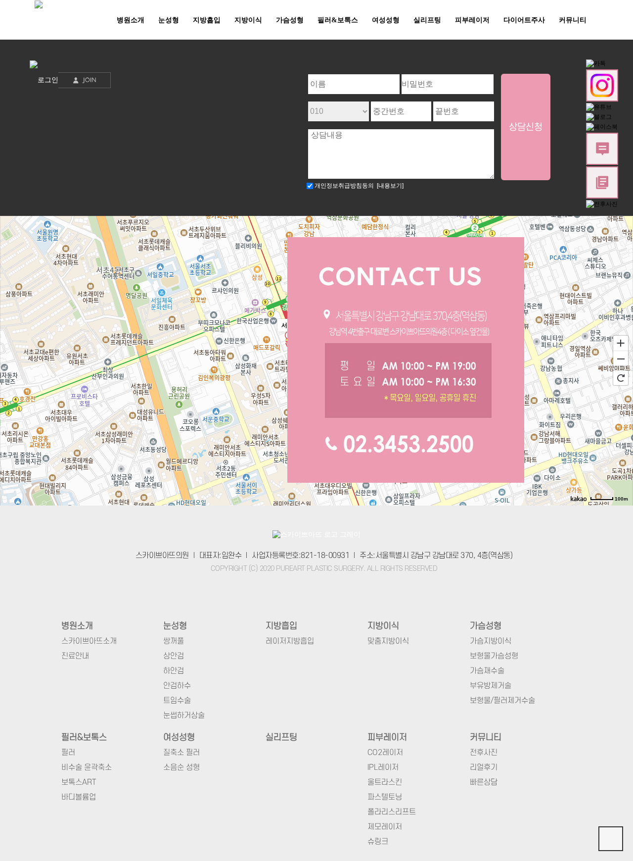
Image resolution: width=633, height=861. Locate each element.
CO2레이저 (385, 752)
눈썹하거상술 (184, 715)
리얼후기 (483, 767)
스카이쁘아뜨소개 (89, 641)
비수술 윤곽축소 (86, 767)
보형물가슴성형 (494, 656)
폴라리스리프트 (391, 812)
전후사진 (483, 752)
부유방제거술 (490, 685)
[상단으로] (610, 838)
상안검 (173, 656)
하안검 (173, 670)
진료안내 (75, 656)
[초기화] (620, 377)
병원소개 (130, 20)
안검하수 (177, 685)
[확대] (620, 343)
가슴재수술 (487, 670)
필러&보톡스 (337, 20)
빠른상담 (483, 782)
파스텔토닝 (384, 797)
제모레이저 (384, 826)
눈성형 (168, 20)
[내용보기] (389, 185)
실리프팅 (427, 20)
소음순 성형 (181, 767)
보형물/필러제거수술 (502, 700)
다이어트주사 (524, 20)
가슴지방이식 (490, 641)
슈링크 (377, 841)
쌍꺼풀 (173, 641)
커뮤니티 (573, 20)
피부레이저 (472, 20)
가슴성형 (290, 20)
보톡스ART (78, 782)
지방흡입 (207, 20)
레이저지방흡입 (290, 641)
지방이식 (248, 20)
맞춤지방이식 (388, 641)
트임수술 (177, 700)
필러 (68, 752)
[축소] (620, 359)
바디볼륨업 (78, 797)
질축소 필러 (181, 752)
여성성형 (386, 20)
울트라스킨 (384, 782)
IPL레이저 (383, 767)
